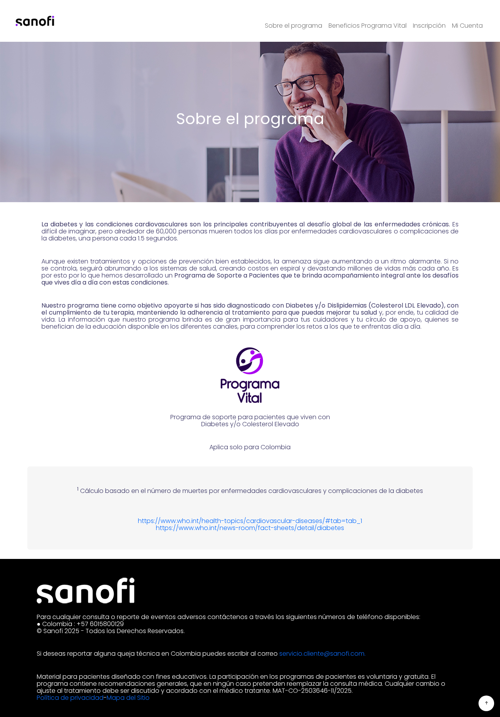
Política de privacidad (70, 697)
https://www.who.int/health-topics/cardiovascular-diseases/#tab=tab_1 (250, 520)
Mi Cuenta (467, 25)
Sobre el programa (293, 25)
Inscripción (429, 25)
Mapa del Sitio (128, 697)
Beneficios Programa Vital (368, 25)
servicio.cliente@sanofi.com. (322, 653)
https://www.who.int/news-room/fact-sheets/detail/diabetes (250, 527)
